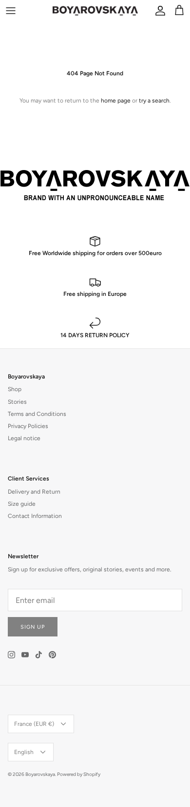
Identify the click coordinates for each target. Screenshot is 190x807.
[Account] (158, 10)
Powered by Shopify (78, 774)
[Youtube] (25, 654)
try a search (154, 100)
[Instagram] (11, 654)
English (24, 752)
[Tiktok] (38, 654)
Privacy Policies (28, 426)
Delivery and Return (34, 491)
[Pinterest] (52, 654)
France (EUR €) (34, 724)
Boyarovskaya (40, 774)
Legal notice (24, 438)
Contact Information (35, 516)
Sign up (32, 627)
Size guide (22, 503)
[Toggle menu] (10, 10)
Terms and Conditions (37, 414)
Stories (17, 401)
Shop (14, 389)
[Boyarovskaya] (95, 10)
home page (116, 100)
